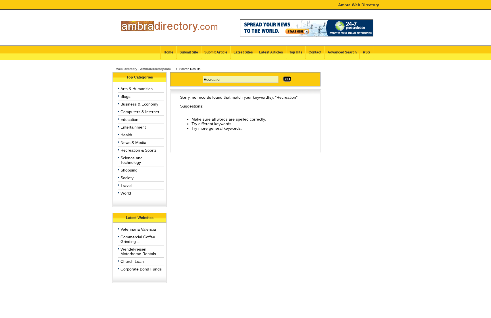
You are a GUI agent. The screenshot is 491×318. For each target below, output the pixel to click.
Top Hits (295, 52)
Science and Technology (131, 160)
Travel (126, 185)
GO (287, 79)
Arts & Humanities (136, 88)
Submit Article (215, 52)
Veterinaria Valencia (138, 229)
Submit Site (189, 52)
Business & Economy (139, 104)
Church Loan (132, 261)
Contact (315, 52)
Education (129, 119)
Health (126, 135)
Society (127, 177)
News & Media (133, 142)
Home (168, 52)
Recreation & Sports (138, 150)
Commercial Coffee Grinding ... (137, 239)
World (125, 193)
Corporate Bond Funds (141, 269)
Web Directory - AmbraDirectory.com (143, 69)
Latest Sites (243, 52)
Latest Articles (271, 52)
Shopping (129, 170)
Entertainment (133, 127)
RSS (366, 52)
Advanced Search (342, 52)
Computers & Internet (139, 112)
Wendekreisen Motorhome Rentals (138, 251)
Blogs (125, 96)
